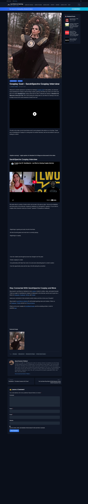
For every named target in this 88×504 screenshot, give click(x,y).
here (15, 308)
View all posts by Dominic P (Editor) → (23, 373)
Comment (12, 395)
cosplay (34, 291)
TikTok (27, 295)
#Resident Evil (21, 353)
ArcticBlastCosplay (30, 306)
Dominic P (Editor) (14, 86)
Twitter (33, 295)
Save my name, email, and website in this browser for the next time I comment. (27, 427)
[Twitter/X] (80, 1)
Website (11, 420)
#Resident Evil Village (30, 353)
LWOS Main (9, 1)
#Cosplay (15, 353)
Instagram (16, 295)
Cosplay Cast (40, 89)
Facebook (22, 295)
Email (11, 414)
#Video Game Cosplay (41, 353)
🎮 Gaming (15, 1)
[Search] (79, 4)
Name (11, 408)
